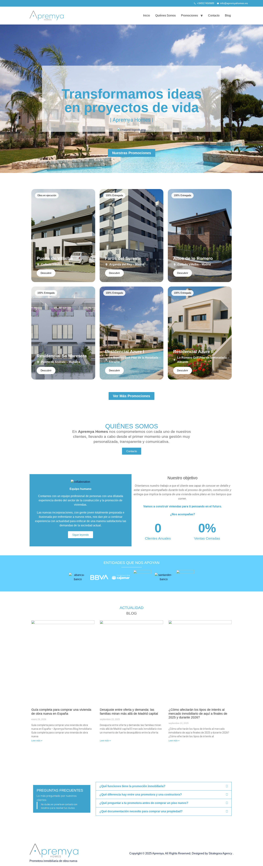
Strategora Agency (221, 853)
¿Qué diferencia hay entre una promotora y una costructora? (140, 794)
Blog (228, 15)
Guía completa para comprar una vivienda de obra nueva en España (61, 711)
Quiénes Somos (165, 15)
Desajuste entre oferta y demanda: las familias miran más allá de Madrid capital (129, 711)
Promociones (189, 15)
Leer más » (36, 740)
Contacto (214, 15)
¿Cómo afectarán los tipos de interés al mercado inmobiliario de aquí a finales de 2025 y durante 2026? (198, 713)
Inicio (146, 15)
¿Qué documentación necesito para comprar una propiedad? (140, 811)
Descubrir (46, 272)
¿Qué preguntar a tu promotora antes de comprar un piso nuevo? (143, 802)
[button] (164, 786)
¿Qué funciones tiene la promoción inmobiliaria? (132, 786)
